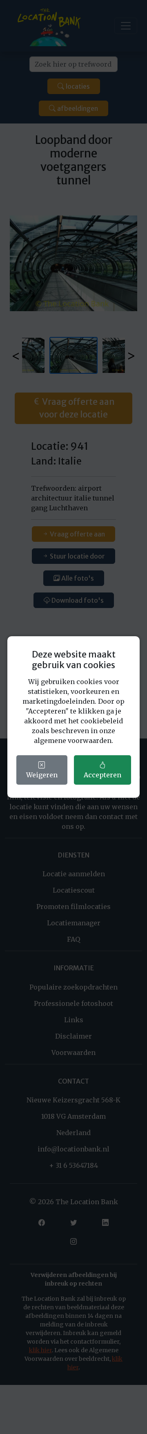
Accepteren (102, 775)
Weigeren (42, 775)
